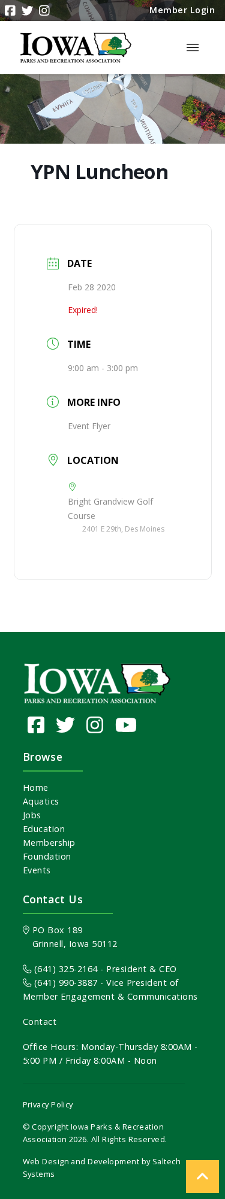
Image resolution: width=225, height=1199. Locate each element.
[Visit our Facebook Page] (36, 724)
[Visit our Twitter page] (66, 724)
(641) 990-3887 (64, 982)
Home (36, 787)
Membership (49, 842)
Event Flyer (89, 426)
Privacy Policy (48, 1104)
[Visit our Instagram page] (95, 724)
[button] (192, 48)
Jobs (32, 815)
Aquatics (41, 801)
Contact (40, 1021)
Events (37, 870)
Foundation (47, 856)
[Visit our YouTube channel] (126, 724)
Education (44, 828)
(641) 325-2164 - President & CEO (104, 969)
